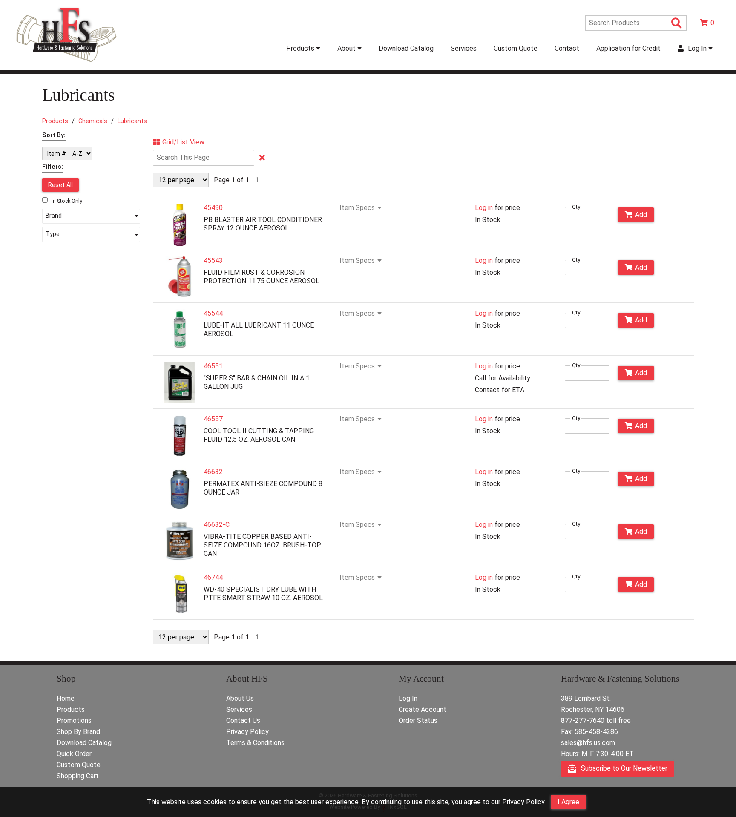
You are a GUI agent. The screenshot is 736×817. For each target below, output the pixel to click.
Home (66, 698)
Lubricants (132, 121)
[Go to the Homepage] (66, 63)
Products (55, 121)
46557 (213, 419)
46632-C (217, 525)
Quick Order (74, 754)
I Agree (568, 802)
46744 (213, 577)
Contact (567, 48)
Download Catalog (406, 48)
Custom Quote (516, 48)
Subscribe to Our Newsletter (623, 768)
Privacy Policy (523, 802)
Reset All (60, 184)
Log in (484, 208)
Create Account (422, 709)
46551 (213, 366)
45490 (213, 208)
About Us (240, 698)
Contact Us (243, 720)
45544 (213, 313)
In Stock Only (66, 201)
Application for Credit (628, 48)
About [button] (347, 48)
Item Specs (357, 208)
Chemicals (92, 121)
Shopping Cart (78, 776)
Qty (576, 207)
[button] (91, 216)
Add (641, 214)
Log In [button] (697, 48)
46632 (213, 472)
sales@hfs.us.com (588, 743)
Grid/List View (183, 142)
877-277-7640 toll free (596, 720)
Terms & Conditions (255, 743)
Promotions (74, 720)
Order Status (418, 720)
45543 (213, 260)
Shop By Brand (78, 732)
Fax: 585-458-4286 (589, 732)
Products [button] (301, 48)
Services (464, 48)
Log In (408, 698)
